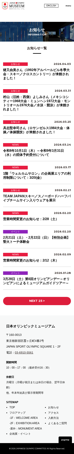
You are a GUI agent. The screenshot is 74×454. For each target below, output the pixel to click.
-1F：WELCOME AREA (23, 417)
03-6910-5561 (24, 352)
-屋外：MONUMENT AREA (25, 428)
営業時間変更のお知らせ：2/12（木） (31, 260)
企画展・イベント (20, 433)
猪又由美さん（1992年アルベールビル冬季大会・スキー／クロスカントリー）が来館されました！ (36, 74)
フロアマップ (17, 412)
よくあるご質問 (57, 423)
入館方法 (53, 417)
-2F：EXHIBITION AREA (24, 423)
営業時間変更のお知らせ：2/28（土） (31, 219)
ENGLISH (51, 5)
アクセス (53, 412)
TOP (12, 407)
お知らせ (53, 407)
